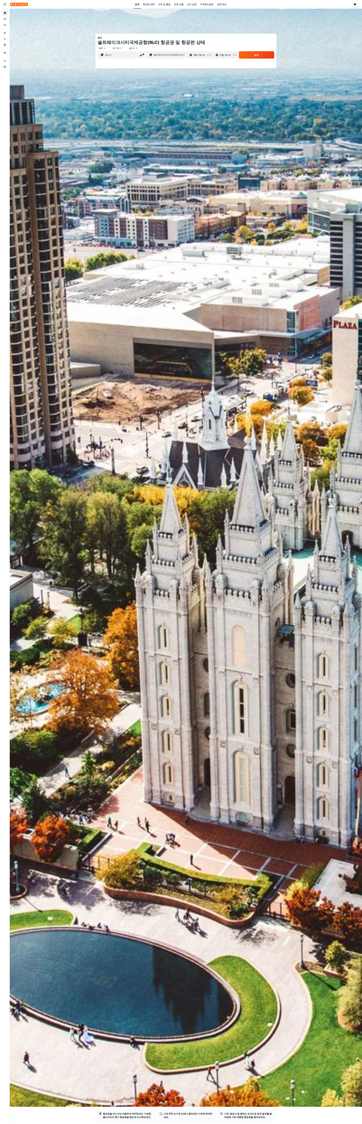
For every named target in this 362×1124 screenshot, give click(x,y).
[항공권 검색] (4, 13)
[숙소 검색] (4, 19)
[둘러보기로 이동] (4, 33)
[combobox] (102, 48)
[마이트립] (4, 53)
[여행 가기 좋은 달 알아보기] (4, 45)
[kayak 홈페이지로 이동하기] (19, 4)
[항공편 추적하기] (4, 39)
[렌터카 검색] (4, 25)
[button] (5, 4)
